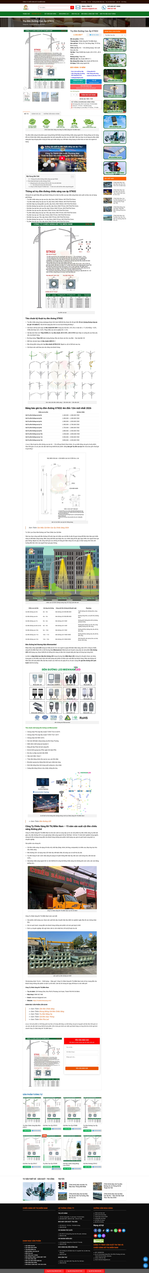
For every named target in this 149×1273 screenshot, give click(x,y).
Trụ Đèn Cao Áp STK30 (50, 1163)
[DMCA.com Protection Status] (98, 1241)
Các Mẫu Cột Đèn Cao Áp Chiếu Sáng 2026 (53, 528)
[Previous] (25, 60)
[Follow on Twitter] (107, 1230)
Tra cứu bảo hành (110, 2)
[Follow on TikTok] (103, 1230)
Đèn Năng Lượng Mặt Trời (89, 14)
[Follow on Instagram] (99, 1230)
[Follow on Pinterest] (120, 1230)
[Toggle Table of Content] (71, 176)
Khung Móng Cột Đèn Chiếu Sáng (51, 1011)
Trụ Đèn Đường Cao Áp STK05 (90, 1126)
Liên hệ (118, 2)
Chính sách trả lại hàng (100, 1214)
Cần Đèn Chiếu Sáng (46, 1009)
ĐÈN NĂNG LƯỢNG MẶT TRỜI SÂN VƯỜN (35, 1264)
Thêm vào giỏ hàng (88, 95)
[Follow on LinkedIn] (124, 1230)
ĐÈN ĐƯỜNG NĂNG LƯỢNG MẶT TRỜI (35, 1257)
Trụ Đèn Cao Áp (36, 14)
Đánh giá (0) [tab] (36, 114)
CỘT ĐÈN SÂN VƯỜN (31, 1247)
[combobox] (114, 35)
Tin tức (89, 2)
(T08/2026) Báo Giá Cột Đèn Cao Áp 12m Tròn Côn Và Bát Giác (119, 184)
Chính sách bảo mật (100, 1213)
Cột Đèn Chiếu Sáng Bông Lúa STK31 (71, 1164)
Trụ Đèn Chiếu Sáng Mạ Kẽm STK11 (32, 1126)
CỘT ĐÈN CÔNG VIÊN (30, 1258)
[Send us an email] (111, 1230)
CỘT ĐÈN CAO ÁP (30, 1245)
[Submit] (72, 7)
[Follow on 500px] (99, 1236)
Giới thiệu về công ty (100, 1220)
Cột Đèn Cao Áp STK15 (50, 1125)
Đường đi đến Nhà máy (98, 2)
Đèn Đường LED (64, 14)
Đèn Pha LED (75, 14)
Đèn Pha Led (44, 1019)
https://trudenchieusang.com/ (42, 1000)
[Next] (64, 60)
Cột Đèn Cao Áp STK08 (70, 1125)
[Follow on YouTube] (95, 1236)
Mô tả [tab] (26, 114)
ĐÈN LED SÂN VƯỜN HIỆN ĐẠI (33, 1260)
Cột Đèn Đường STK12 (90, 1163)
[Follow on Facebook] (95, 1230)
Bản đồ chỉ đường (99, 1222)
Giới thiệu (83, 2)
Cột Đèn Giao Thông (46, 1017)
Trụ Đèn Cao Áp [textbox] (114, 35)
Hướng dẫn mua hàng (100, 1218)
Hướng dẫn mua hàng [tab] (51, 114)
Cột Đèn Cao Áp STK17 (30, 1163)
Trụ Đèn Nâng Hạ (45, 1014)
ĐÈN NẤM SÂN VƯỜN (31, 1262)
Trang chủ (26, 14)
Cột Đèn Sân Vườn (50, 14)
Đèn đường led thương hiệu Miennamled (42, 184)
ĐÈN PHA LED (29, 1253)
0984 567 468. (102, 1257)
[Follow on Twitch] (103, 1236)
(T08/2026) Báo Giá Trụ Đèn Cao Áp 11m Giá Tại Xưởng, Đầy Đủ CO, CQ (119, 218)
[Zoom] (25, 88)
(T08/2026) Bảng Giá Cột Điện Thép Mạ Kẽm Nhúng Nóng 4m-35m (119, 209)
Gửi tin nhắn (95, 35)
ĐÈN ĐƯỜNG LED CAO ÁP (32, 1251)
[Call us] (116, 1230)
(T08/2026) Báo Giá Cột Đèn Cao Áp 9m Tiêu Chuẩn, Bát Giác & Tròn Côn (119, 192)
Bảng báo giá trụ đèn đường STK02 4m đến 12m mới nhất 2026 (45, 183)
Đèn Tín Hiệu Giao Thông (108, 14)
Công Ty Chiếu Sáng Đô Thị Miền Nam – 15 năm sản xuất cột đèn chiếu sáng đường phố (51, 186)
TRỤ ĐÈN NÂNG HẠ (30, 1249)
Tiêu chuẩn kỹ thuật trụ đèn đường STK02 (39, 181)
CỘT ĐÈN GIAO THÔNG (31, 1255)
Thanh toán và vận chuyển (101, 1216)
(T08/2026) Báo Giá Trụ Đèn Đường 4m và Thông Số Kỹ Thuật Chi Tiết (119, 201)
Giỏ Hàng (123, 2)
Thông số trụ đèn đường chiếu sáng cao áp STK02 (44, 179)
